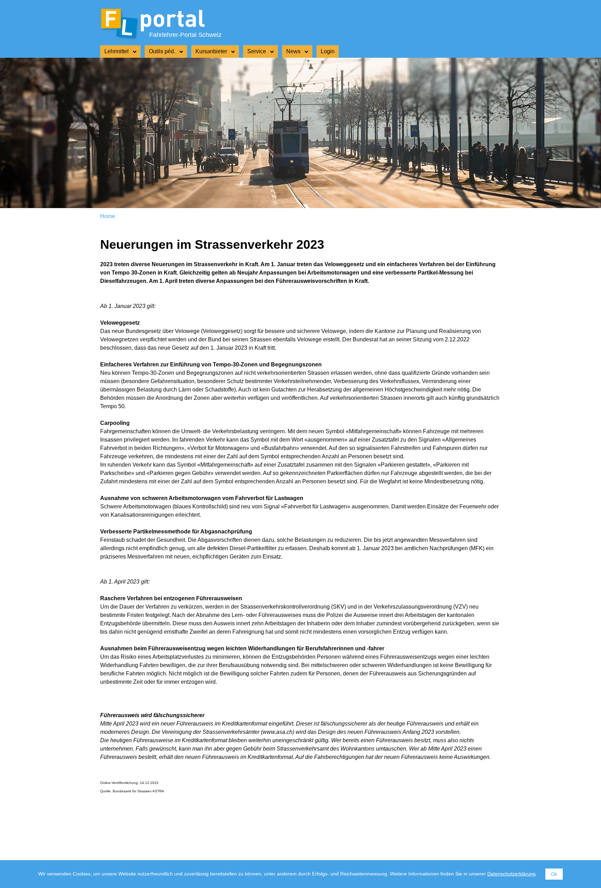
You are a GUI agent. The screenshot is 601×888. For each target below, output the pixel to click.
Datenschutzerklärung (511, 874)
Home (107, 216)
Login (328, 51)
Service (256, 51)
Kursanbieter (211, 51)
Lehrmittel (116, 51)
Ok (554, 874)
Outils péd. (162, 51)
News (293, 51)
